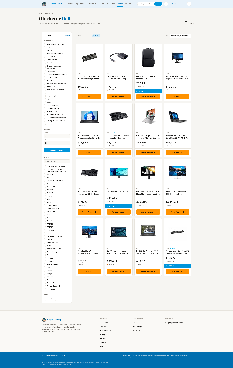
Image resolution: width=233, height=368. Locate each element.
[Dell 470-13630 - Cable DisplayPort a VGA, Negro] (118, 57)
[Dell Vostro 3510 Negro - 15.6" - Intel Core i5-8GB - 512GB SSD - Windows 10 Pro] (118, 232)
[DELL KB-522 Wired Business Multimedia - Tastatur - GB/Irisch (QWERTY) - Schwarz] (118, 116)
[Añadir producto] (166, 4)
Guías (101, 4)
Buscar (158, 4)
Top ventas (79, 4)
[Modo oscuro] (189, 4)
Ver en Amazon (88, 97)
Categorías (110, 4)
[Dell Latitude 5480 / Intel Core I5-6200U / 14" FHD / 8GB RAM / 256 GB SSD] (177, 116)
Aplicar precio (56, 150)
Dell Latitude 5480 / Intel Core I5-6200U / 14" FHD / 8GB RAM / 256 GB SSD (176, 138)
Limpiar (67, 35)
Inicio (41, 14)
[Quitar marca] (98, 36)
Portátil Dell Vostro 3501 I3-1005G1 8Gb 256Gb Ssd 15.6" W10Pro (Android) (148, 253)
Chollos (70, 4)
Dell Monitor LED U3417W (117, 192)
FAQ (134, 323)
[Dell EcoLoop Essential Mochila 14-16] (148, 57)
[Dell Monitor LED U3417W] (118, 172)
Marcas (120, 4)
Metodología (137, 327)
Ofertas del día (91, 4)
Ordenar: (166, 36)
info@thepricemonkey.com (174, 323)
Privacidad (136, 331)
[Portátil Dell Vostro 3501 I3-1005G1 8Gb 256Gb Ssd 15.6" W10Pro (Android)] (148, 232)
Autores (128, 4)
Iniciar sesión (179, 4)
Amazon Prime (50, 299)
